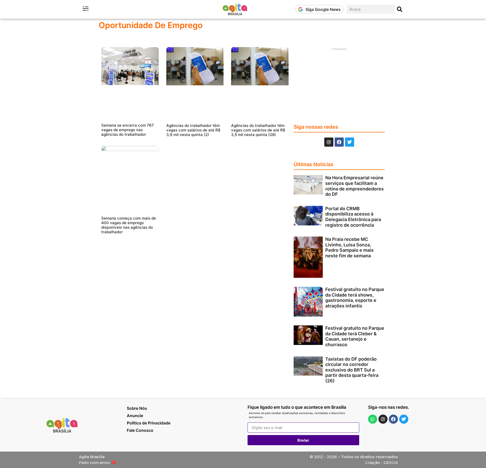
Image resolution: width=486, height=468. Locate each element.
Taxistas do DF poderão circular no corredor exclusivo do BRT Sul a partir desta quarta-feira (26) (351, 369)
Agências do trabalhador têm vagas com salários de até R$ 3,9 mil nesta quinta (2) (193, 130)
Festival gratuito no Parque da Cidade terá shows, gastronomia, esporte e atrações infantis (354, 297)
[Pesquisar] (400, 9)
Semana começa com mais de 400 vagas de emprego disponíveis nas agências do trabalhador (128, 225)
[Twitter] (349, 142)
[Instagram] (328, 142)
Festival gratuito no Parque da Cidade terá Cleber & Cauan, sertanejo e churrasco (354, 336)
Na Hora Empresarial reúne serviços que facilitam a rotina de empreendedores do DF (354, 186)
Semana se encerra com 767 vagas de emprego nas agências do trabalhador (127, 130)
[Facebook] (339, 142)
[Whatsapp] (372, 419)
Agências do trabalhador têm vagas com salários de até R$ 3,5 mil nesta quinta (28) (258, 130)
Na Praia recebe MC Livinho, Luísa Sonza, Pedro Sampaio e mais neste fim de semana (349, 247)
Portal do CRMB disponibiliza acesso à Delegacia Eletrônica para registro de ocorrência (353, 217)
